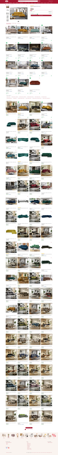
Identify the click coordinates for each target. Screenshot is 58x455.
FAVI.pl (34, 452)
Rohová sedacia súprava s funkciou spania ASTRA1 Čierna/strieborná (25, 131)
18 (51, 150)
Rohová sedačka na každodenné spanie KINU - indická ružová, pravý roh (13, 177)
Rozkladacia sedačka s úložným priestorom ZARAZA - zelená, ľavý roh (37, 177)
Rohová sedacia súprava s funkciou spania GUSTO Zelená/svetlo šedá (48, 407)
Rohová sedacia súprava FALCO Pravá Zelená (46, 269)
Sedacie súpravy (12, 4)
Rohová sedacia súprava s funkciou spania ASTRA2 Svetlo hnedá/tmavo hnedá (26, 269)
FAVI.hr (40, 452)
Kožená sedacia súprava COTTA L (33, 54)
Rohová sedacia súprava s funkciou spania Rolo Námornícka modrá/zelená (37, 269)
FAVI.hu (38, 452)
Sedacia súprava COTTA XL (9, 54)
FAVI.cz (32, 452)
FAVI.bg (47, 452)
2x (32, 161)
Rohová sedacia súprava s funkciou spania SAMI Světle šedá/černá (13, 361)
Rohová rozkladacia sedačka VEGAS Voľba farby (46, 131)
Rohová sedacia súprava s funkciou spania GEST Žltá (23, 177)
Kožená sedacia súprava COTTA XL (21, 54)
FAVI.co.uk (45, 452)
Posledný (31, 429)
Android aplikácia (50, 442)
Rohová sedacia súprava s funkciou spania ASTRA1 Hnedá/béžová (48, 315)
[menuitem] (6, 3)
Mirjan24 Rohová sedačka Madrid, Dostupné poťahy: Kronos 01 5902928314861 (14, 315)
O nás (27, 442)
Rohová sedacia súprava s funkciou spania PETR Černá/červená (48, 146)
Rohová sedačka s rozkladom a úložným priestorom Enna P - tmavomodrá (49, 223)
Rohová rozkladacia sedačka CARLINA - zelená (11, 146)
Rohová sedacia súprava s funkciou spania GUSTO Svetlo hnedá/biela (37, 223)
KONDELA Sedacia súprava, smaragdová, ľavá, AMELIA (23, 146)
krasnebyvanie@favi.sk (9, 442)
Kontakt (7, 443)
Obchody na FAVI (29, 443)
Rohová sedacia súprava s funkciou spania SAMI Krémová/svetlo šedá (37, 407)
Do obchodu (41, 15)
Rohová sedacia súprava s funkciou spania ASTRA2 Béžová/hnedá (37, 315)
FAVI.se (43, 452)
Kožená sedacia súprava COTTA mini (45, 54)
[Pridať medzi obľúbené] (16, 25)
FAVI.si (51, 452)
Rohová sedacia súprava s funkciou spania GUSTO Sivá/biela (12, 223)
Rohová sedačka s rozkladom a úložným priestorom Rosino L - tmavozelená (14, 131)
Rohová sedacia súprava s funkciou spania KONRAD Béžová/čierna (13, 407)
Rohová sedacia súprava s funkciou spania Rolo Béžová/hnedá (12, 269)
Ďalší (28, 429)
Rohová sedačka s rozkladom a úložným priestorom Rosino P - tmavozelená (38, 146)
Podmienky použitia (29, 448)
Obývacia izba (8, 4)
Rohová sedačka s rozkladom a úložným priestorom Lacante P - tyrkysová (26, 223)
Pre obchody (28, 446)
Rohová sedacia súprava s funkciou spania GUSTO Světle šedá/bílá (25, 407)
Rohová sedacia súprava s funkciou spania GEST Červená (47, 177)
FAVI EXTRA (28, 447)
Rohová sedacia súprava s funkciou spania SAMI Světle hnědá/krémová (49, 361)
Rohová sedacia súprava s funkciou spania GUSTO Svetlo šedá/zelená (25, 315)
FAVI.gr (49, 452)
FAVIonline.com (7, 452)
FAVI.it (41, 452)
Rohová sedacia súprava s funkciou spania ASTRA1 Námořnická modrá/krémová (26, 361)
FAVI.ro (36, 452)
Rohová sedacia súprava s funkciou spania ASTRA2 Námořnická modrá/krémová (38, 361)
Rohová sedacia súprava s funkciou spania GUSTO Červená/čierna (37, 131)
